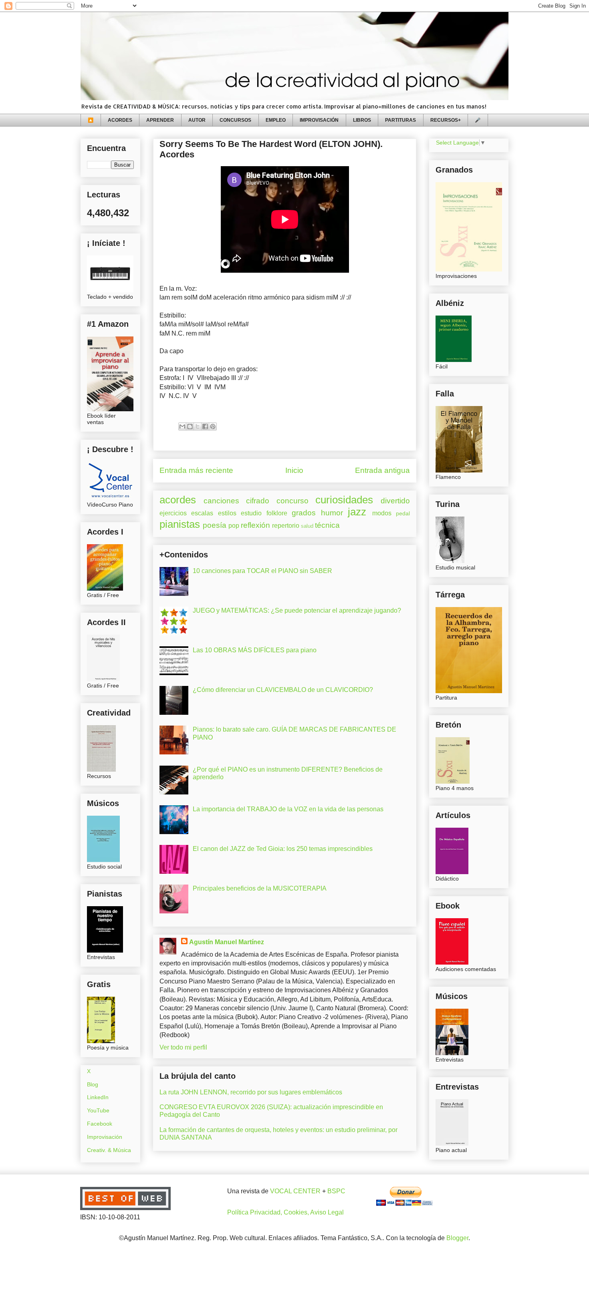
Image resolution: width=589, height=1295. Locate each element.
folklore (276, 513)
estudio (251, 513)
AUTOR (197, 120)
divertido (395, 501)
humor (332, 513)
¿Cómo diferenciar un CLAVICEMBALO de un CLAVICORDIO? (283, 689)
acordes (177, 499)
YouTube (98, 1110)
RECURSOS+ (445, 120)
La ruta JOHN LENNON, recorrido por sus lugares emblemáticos (250, 1092)
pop (233, 525)
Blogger (457, 1238)
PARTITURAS (400, 120)
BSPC (336, 1191)
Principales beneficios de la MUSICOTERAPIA (260, 888)
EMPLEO (276, 120)
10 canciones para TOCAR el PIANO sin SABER (262, 570)
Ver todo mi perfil (183, 1047)
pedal (403, 513)
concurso (292, 501)
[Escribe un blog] (190, 426)
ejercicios (173, 513)
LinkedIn (98, 1097)
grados (304, 513)
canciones (221, 501)
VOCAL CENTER (295, 1191)
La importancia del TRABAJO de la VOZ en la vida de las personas (288, 809)
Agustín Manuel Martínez (226, 942)
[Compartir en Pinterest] (213, 426)
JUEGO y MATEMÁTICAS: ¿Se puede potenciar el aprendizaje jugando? (297, 610)
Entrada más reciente (196, 470)
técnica (327, 525)
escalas (202, 513)
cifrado (257, 501)
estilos (227, 513)
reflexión (255, 525)
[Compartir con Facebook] (205, 426)
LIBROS (362, 120)
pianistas (179, 524)
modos (381, 513)
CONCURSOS (235, 120)
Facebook (99, 1123)
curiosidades (344, 499)
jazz (357, 511)
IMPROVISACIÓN (319, 120)
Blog (92, 1084)
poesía (214, 525)
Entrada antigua (382, 470)
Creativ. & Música (109, 1150)
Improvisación (104, 1137)
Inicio (294, 470)
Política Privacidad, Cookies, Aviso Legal (285, 1212)
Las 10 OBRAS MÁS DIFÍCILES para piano (255, 650)
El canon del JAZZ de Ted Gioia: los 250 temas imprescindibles (283, 848)
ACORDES (120, 120)
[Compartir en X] (198, 426)
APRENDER (160, 120)
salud (307, 526)
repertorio (285, 525)
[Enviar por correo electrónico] (182, 426)
